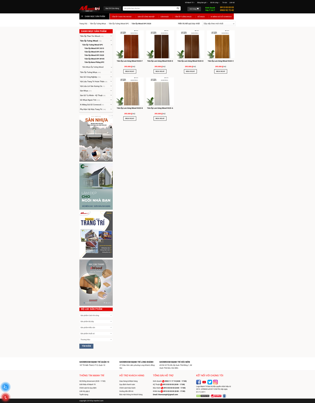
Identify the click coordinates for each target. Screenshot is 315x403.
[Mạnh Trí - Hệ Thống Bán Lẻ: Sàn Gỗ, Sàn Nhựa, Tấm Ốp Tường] (89, 8)
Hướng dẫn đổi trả (126, 391)
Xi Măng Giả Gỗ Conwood (221, 17)
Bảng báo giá (201, 2)
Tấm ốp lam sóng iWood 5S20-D (190, 61)
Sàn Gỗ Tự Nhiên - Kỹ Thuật (91, 95)
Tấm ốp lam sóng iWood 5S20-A (160, 108)
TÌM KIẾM (86, 346)
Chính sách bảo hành (127, 388)
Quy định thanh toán (127, 384)
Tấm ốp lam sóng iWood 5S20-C (221, 61)
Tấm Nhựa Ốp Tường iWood (92, 67)
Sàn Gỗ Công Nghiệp (146, 17)
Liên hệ (231, 2)
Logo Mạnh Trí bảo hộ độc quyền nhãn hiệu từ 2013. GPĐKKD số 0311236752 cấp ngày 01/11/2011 (213, 389)
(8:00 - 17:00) (176, 381)
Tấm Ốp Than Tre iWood (122, 17)
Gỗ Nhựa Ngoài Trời (88, 100)
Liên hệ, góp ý (84, 391)
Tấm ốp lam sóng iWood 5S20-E (160, 61)
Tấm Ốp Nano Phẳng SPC (94, 62)
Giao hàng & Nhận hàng (128, 381)
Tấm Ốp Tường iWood (89, 41)
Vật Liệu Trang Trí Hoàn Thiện (92, 81)
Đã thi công (214, 2)
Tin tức (224, 2)
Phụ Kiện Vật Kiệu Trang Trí (91, 109)
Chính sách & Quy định (87, 388)
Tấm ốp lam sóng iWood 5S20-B (130, 108)
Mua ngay (129, 71)
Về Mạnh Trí (189, 2)
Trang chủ (83, 24)
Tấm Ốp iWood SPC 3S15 (94, 48)
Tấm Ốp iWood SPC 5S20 (94, 55)
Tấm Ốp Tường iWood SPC (119, 24)
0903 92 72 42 (227, 10)
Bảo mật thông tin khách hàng (130, 394)
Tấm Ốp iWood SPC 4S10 (94, 52)
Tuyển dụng (83, 394)
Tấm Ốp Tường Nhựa (183, 17)
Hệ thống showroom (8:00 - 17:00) (92, 381)
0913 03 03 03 (227, 7)
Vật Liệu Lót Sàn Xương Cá (91, 86)
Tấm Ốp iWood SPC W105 (94, 59)
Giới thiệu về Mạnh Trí (87, 384)
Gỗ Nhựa (201, 17)
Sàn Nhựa (165, 17)
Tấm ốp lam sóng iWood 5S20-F (130, 61)
